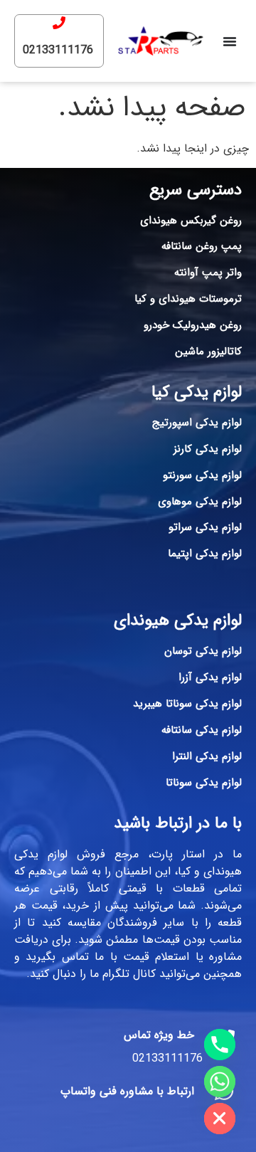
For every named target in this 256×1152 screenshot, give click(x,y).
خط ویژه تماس (159, 1035)
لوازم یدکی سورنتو (202, 475)
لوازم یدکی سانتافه (201, 730)
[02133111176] (59, 22)
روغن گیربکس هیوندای (191, 220)
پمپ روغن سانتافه (201, 246)
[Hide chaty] (219, 1118)
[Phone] (219, 1044)
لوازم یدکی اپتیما (205, 553)
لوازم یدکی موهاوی (200, 501)
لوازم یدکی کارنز (208, 449)
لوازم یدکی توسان (203, 651)
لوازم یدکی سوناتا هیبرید (187, 703)
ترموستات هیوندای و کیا (188, 298)
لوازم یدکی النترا (207, 756)
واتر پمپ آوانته (208, 272)
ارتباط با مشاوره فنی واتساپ (127, 1091)
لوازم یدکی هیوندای (178, 620)
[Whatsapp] (219, 1081)
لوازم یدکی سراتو (205, 527)
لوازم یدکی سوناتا (204, 782)
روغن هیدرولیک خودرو (193, 325)
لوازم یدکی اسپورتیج (197, 422)
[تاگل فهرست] (230, 41)
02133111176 (58, 50)
